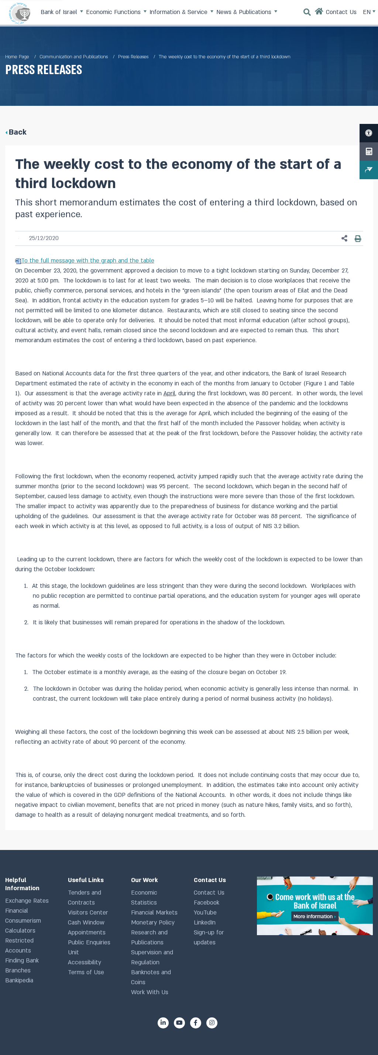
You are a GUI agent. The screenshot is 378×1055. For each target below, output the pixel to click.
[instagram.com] (211, 1022)
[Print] (358, 238)
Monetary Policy (153, 923)
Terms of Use (86, 972)
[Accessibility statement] (369, 133)
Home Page (17, 56)
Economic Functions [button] (114, 12)
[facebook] (195, 1022)
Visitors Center (88, 913)
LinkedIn (205, 923)
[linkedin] (163, 1022)
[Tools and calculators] (369, 151)
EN (367, 12)
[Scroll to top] (359, 1036)
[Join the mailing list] (369, 170)
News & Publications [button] (244, 12)
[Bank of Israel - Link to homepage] (19, 13)
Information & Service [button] (179, 12)
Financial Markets (154, 913)
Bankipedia (19, 980)
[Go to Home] (319, 13)
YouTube (205, 913)
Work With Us (149, 992)
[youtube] (179, 1022)
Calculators (20, 931)
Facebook (206, 903)
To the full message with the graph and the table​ (87, 261)
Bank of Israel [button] (60, 12)
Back (18, 132)
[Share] (344, 238)
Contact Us (209, 893)
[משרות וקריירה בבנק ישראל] (315, 906)
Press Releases (133, 56)
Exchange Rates (27, 901)
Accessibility (84, 962)
